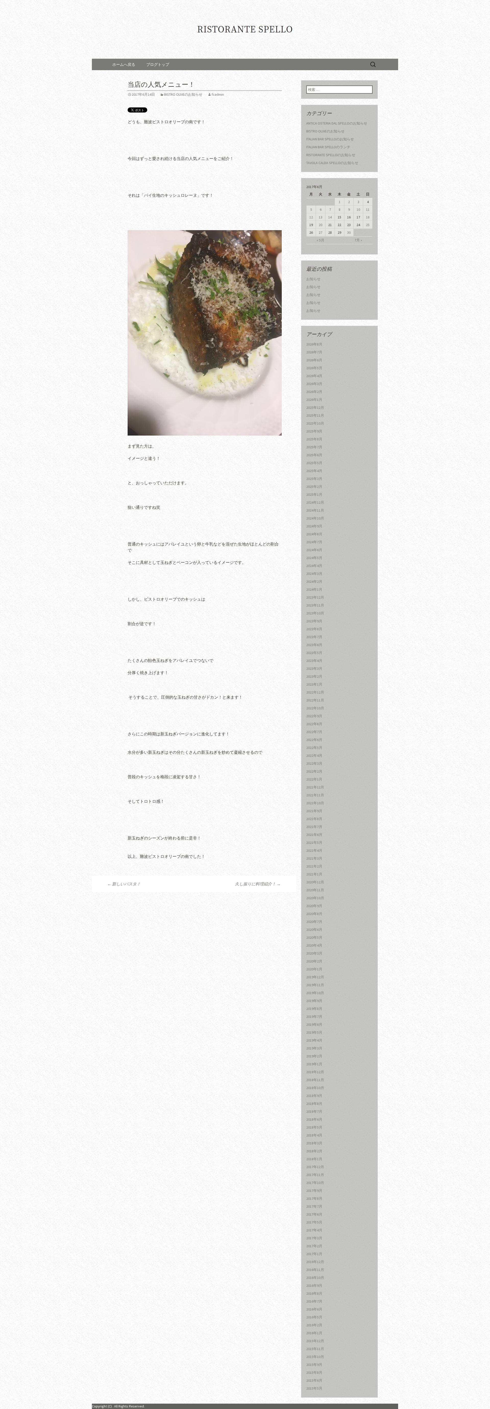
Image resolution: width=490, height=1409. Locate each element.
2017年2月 (314, 1246)
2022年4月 (314, 755)
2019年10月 (315, 993)
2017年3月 (314, 1238)
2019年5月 (314, 1032)
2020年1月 (314, 969)
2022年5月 (314, 747)
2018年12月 (315, 1072)
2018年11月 (315, 1080)
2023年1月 (314, 684)
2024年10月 (315, 518)
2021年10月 (315, 803)
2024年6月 (314, 550)
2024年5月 (314, 557)
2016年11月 (315, 1269)
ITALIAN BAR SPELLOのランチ (328, 147)
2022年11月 (315, 700)
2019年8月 (314, 1008)
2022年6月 (314, 739)
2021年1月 (314, 874)
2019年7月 (314, 1016)
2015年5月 (314, 1388)
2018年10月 (315, 1087)
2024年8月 (314, 534)
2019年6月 (314, 1024)
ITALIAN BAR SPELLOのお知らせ (330, 139)
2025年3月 (314, 478)
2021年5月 (314, 842)
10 (358, 209)
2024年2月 (314, 581)
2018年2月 (314, 1151)
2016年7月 (314, 1301)
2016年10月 (315, 1277)
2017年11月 (315, 1174)
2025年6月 (314, 455)
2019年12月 (315, 977)
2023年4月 (314, 660)
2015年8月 (314, 1372)
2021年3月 (314, 858)
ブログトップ (157, 64)
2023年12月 (315, 597)
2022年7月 (314, 732)
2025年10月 (315, 423)
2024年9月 (314, 526)
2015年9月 (314, 1364)
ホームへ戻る (123, 64)
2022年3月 (314, 763)
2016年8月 (314, 1293)
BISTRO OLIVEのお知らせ (183, 94)
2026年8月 (314, 344)
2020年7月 (314, 921)
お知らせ (313, 279)
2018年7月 (314, 1111)
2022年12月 (315, 692)
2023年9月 (314, 621)
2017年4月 (314, 1230)
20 (320, 225)
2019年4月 (314, 1040)
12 (311, 217)
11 (368, 209)
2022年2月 (314, 771)
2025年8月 (314, 439)
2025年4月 (314, 470)
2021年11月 (315, 795)
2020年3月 (314, 953)
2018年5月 (314, 1127)
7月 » (358, 240)
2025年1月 (314, 494)
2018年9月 (314, 1095)
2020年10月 (315, 898)
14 (330, 217)
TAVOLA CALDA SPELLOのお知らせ (332, 162)
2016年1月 (314, 1333)
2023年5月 (314, 652)
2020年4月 (314, 945)
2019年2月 (314, 1056)
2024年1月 (314, 589)
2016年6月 (314, 1309)
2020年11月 (315, 890)
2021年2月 (314, 866)
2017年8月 (314, 1198)
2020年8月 (314, 913)
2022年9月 (314, 716)
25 (368, 225)
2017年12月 (315, 1167)
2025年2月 (314, 486)
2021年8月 (314, 819)
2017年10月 (315, 1182)
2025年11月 (315, 415)
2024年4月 (314, 565)
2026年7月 (314, 352)
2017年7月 (314, 1206)
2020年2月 (314, 961)
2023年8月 (314, 629)
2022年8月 (314, 724)
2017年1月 (314, 1254)
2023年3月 (314, 668)
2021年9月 (314, 811)
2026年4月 (314, 376)
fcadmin (218, 94)
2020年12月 (315, 882)
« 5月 (320, 240)
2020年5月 (314, 937)
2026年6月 (314, 360)
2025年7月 (314, 447)
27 (320, 232)
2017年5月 (314, 1222)
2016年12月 (315, 1261)
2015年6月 (314, 1380)
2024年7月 (314, 542)
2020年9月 (314, 906)
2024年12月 (315, 502)
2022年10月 (315, 708)
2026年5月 (314, 368)
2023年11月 (315, 605)
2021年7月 (314, 826)
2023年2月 (314, 676)
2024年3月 (314, 573)
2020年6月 (314, 929)
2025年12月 (315, 407)
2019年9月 (314, 1000)
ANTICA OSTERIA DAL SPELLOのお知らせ (336, 123)
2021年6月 (314, 834)
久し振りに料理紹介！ (258, 883)
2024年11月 (315, 510)
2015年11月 (315, 1348)
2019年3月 (314, 1048)
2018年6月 (314, 1119)
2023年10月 (315, 613)
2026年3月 (314, 383)
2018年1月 (314, 1159)
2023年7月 (314, 637)
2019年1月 (314, 1064)
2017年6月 (314, 1214)
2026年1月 (314, 399)
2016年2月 (314, 1325)
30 (349, 232)
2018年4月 (314, 1135)
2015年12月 (315, 1341)
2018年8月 (314, 1103)
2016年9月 (314, 1285)
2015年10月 (315, 1356)
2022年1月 (314, 779)
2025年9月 (314, 431)
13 (320, 217)
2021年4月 (314, 850)
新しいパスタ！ (124, 883)
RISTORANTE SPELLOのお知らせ (330, 155)
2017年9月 (314, 1190)
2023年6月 (314, 644)
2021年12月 (315, 787)
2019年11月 (315, 985)
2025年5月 (314, 463)
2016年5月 (314, 1317)
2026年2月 (314, 391)
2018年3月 (314, 1143)
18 (368, 217)
